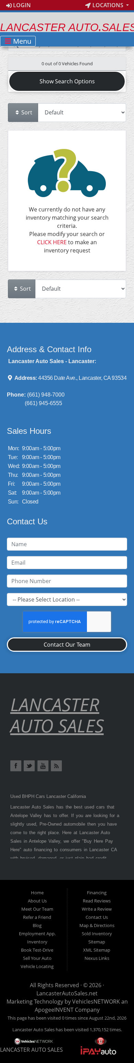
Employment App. (37, 933)
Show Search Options (67, 81)
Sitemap (96, 942)
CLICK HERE (52, 242)
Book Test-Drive (37, 950)
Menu (21, 41)
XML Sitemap (96, 950)
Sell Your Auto (37, 958)
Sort (26, 112)
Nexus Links (97, 958)
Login (21, 5)
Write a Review (97, 909)
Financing (97, 892)
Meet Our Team (37, 909)
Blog (37, 925)
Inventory (37, 942)
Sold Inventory (97, 933)
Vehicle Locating (37, 966)
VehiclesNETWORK (96, 1001)
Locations (108, 5)
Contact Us (97, 917)
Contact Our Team (67, 644)
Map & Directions (96, 925)
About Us (37, 901)
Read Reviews (97, 901)
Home (37, 892)
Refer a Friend (37, 917)
